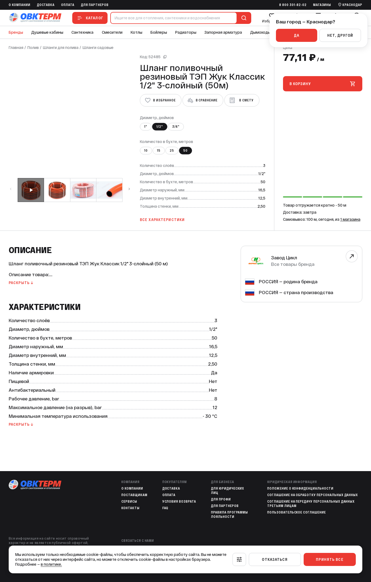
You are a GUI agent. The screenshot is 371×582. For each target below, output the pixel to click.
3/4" (176, 127)
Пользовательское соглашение (296, 512)
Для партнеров (94, 5)
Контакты (130, 508)
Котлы (136, 32)
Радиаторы (185, 32)
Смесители (112, 32)
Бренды (16, 32)
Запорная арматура (223, 32)
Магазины (322, 5)
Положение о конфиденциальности (300, 488)
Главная (16, 47)
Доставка (46, 5)
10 (146, 150)
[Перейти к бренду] (351, 256)
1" (145, 127)
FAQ (165, 508)
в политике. (51, 564)
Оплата (67, 5)
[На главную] (35, 18)
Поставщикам (134, 495)
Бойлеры (158, 32)
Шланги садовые (98, 47)
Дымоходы (260, 32)
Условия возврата (179, 501)
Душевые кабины (47, 32)
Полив (33, 47)
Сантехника (82, 32)
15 (159, 150)
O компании (19, 5)
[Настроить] (239, 559)
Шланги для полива (60, 47)
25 (172, 150)
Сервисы (129, 501)
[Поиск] (242, 18)
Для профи (221, 499)
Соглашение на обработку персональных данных (312, 495)
